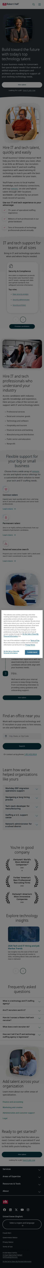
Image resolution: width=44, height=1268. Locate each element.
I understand (32, 652)
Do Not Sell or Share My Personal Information (11, 652)
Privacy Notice (30, 645)
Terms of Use (35, 640)
